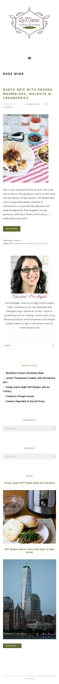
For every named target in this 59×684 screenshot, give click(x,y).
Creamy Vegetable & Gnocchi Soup (25, 401)
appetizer (18, 243)
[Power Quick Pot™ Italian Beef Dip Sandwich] (29, 517)
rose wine (38, 243)
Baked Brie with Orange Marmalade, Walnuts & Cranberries (28, 94)
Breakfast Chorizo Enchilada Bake (25, 373)
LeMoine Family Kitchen (29, 26)
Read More (12, 229)
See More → (12, 646)
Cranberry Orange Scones (20, 396)
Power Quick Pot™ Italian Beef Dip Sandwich (29, 482)
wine (45, 243)
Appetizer (17, 240)
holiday (30, 243)
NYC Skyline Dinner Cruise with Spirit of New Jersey (29, 551)
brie (24, 243)
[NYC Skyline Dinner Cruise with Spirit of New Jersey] (29, 600)
